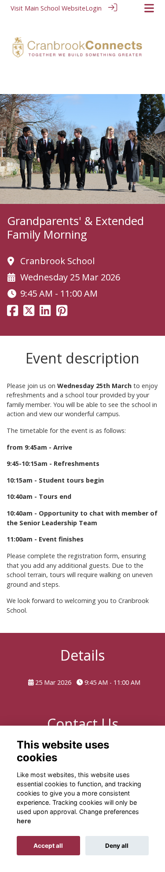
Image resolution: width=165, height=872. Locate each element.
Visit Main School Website (48, 8)
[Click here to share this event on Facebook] (12, 313)
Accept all (48, 845)
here (24, 821)
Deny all (116, 845)
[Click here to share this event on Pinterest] (61, 313)
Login (93, 8)
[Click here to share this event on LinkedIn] (45, 313)
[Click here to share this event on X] (28, 313)
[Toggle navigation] (149, 8)
